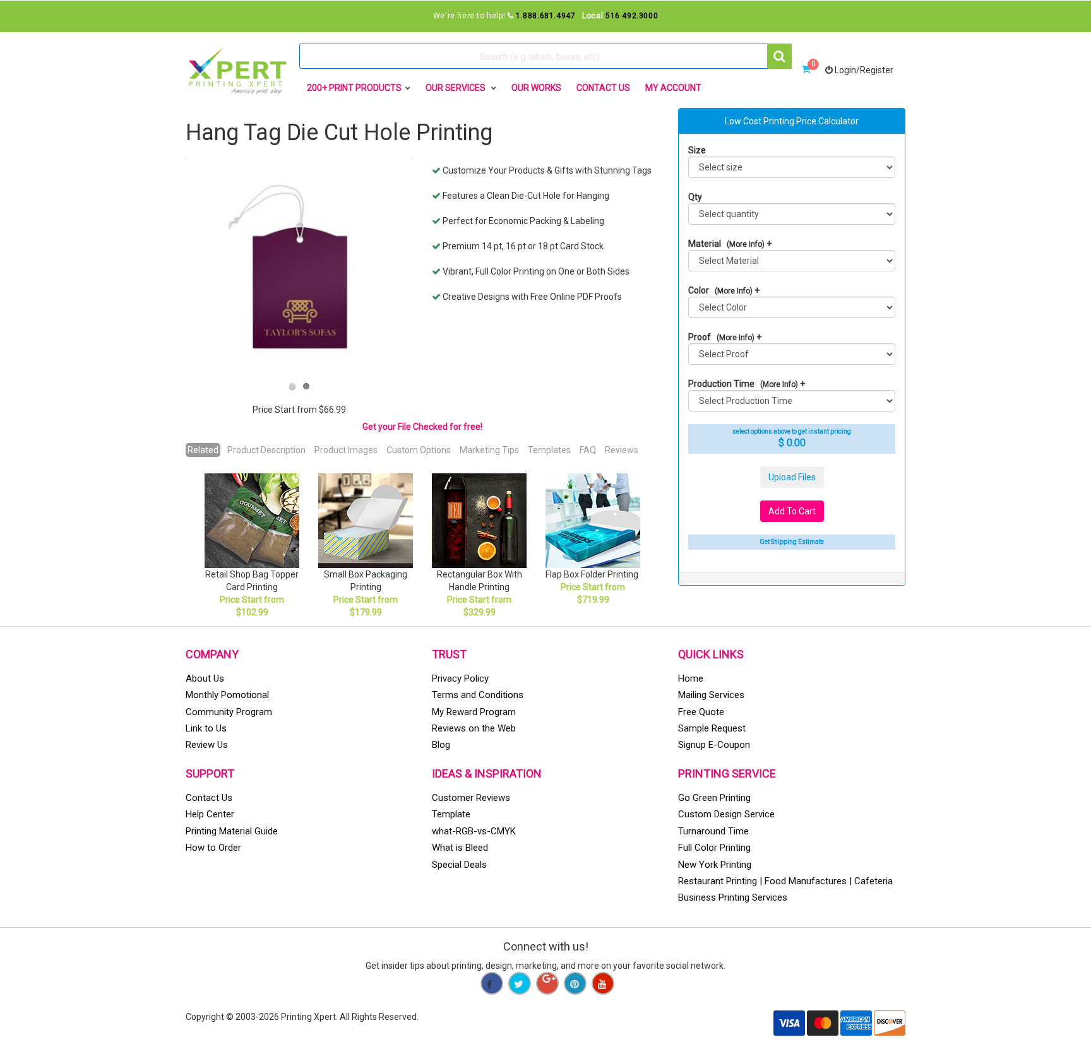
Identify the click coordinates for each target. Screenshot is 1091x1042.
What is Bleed (460, 847)
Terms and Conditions (477, 695)
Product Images (346, 450)
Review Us (207, 744)
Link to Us (206, 728)
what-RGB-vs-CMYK (474, 831)
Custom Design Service (726, 814)
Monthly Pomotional (227, 695)
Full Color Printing (714, 847)
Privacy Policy (460, 678)
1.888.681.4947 (545, 15)
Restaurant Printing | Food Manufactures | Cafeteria (785, 881)
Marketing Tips (489, 450)
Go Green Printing (714, 797)
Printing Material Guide (232, 831)
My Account (673, 88)
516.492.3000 (631, 15)
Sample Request (712, 728)
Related (203, 450)
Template (451, 814)
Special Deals (459, 864)
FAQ (588, 450)
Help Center (210, 814)
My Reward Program (474, 712)
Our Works (536, 88)
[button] (779, 56)
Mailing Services (711, 695)
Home (690, 678)
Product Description (266, 450)
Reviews (621, 450)
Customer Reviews (471, 797)
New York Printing (714, 864)
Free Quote (701, 712)
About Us (205, 678)
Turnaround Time (713, 831)
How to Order (213, 847)
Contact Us (603, 88)
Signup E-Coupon (714, 744)
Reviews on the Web (474, 728)
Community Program (229, 712)
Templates (549, 450)
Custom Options (418, 450)
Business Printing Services (732, 897)
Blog (441, 744)
